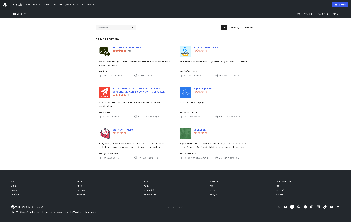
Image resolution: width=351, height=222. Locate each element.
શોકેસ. (80, 181)
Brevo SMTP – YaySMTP (207, 47)
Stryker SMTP (201, 129)
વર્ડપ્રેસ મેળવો (340, 5)
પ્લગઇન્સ (81, 190)
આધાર (146, 186)
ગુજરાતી (40, 207)
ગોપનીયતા (15, 194)
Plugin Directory (18, 14)
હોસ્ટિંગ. (14, 190)
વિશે (12, 181)
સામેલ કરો (214, 181)
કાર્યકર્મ (213, 186)
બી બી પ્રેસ (280, 190)
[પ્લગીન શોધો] (133, 27)
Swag (213, 194)
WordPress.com (283, 181)
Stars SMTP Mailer (123, 129)
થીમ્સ (79, 186)
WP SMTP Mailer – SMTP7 (127, 47)
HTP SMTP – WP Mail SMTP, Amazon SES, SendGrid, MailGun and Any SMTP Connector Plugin (138, 90)
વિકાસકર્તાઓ (149, 190)
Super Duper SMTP (204, 88)
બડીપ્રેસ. (280, 194)
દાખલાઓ (81, 194)
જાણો (146, 181)
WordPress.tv (150, 194)
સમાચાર (14, 186)
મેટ (277, 186)
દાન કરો (213, 190)
